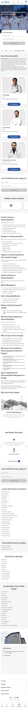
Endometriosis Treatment (6, 523)
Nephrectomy (4, 497)
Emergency (13, 3)
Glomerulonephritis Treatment (7, 549)
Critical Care (4, 615)
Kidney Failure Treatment (6, 545)
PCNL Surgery (4, 507)
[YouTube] (17, 698)
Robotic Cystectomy (5, 531)
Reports (18, 3)
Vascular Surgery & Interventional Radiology (9, 625)
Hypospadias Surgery (5, 521)
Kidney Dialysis (4, 495)
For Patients (3, 681)
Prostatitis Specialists (5, 571)
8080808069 (8, 655)
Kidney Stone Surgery (6, 491)
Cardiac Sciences (5, 591)
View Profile (15, 99)
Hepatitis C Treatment (6, 527)
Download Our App (5, 694)
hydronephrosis (4, 563)
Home (2, 50)
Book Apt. (12, 706)
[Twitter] (13, 697)
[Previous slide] (1, 410)
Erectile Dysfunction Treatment (7, 506)
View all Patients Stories (12, 461)
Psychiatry (4, 613)
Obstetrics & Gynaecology (6, 601)
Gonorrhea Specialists (6, 573)
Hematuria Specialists (6, 575)
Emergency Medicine (5, 621)
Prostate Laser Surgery (6, 535)
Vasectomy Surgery (5, 502)
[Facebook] (10, 698)
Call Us (25, 706)
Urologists (3, 569)
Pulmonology (4, 617)
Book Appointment (14, 104)
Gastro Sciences (5, 597)
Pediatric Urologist (5, 579)
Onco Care (4, 593)
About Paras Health (5, 690)
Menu (2, 706)
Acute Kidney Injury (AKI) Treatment (8, 513)
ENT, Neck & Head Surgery (6, 609)
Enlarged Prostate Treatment (7, 519)
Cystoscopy (4, 504)
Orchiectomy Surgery (5, 529)
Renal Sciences (4, 603)
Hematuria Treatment (5, 525)
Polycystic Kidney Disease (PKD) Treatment (9, 515)
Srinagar (6, 50)
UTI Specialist (4, 561)
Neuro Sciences (4, 595)
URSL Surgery (4, 509)
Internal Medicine (5, 611)
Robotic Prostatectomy (6, 533)
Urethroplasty (4, 499)
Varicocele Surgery (5, 493)
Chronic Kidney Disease (6, 547)
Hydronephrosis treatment (6, 511)
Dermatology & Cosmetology (7, 607)
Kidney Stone (4, 559)
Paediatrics (4, 619)
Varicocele (3, 565)
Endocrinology (4, 623)
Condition (11, 50)
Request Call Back (14, 43)
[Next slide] (27, 410)
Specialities (3, 684)
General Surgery (4, 605)
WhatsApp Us (19, 706)
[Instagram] (15, 698)
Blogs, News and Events (6, 687)
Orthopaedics (4, 599)
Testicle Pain (4, 567)
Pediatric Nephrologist (6, 577)
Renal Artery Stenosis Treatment (7, 517)
